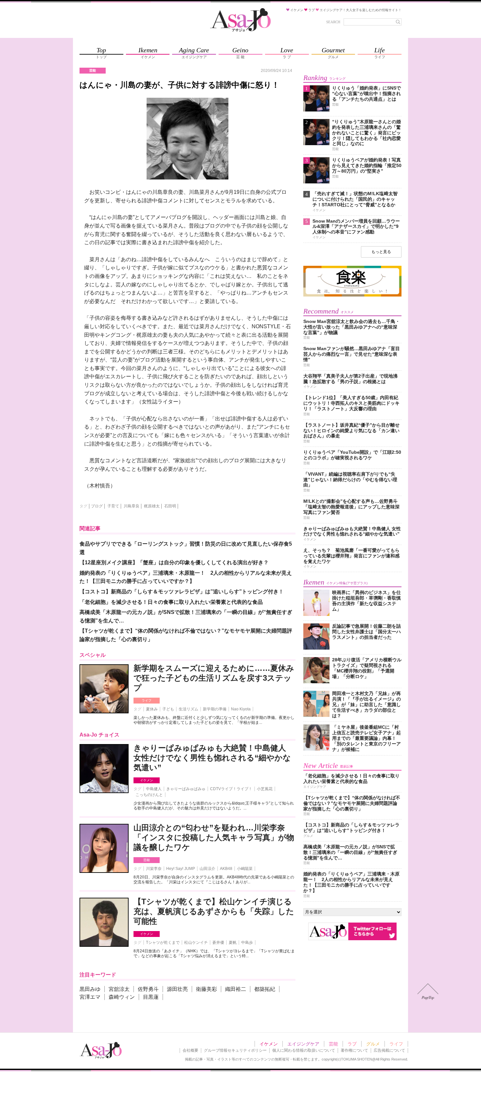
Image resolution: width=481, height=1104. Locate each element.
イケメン (146, 780)
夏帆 (233, 942)
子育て (113, 506)
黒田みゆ (90, 989)
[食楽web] (352, 295)
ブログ (97, 506)
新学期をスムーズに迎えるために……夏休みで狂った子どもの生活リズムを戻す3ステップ (214, 678)
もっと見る (381, 251)
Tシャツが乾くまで (163, 942)
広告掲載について (389, 1050)
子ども (168, 709)
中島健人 (154, 789)
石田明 (170, 506)
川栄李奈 (154, 868)
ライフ (146, 700)
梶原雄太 (152, 506)
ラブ (352, 1043)
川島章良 (131, 506)
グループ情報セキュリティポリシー (235, 1050)
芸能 (146, 860)
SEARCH (333, 22)
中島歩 (247, 942)
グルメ (373, 1043)
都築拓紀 (264, 989)
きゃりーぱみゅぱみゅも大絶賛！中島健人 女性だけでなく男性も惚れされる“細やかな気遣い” (212, 757)
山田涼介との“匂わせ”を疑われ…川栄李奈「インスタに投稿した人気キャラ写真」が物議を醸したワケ (214, 837)
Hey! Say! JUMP (180, 868)
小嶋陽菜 (245, 868)
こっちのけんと (149, 794)
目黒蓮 (151, 997)
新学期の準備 (214, 709)
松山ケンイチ (196, 942)
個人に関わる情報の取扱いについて (303, 1050)
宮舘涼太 (119, 989)
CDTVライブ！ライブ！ (231, 789)
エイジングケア (303, 1043)
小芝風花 (265, 789)
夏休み (152, 709)
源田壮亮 (177, 989)
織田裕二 (235, 989)
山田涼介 (207, 868)
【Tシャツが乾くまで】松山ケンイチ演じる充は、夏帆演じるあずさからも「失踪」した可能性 (214, 911)
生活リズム (188, 709)
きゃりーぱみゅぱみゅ (185, 789)
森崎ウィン (122, 997)
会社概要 (190, 1050)
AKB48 (226, 868)
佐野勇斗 (148, 989)
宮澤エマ (90, 997)
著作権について (354, 1050)
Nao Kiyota (241, 709)
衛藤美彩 (206, 989)
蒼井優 (218, 942)
